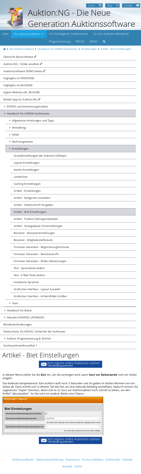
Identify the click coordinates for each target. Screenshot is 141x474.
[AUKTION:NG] (4, 49)
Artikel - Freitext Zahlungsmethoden (36, 219)
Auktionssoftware (23, 459)
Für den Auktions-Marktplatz (111, 34)
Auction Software (92, 459)
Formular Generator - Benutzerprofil (36, 254)
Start (5, 34)
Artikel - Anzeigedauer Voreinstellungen (38, 226)
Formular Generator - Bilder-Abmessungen (40, 261)
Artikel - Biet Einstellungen (30, 212)
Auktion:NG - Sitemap (119, 459)
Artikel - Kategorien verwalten (32, 197)
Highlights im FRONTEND (18, 78)
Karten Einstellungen (26, 169)
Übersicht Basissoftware (18, 56)
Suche (91, 5)
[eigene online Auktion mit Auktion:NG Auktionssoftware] (14, 18)
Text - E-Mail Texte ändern (29, 275)
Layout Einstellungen (26, 162)
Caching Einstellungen (27, 183)
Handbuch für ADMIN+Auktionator (28, 113)
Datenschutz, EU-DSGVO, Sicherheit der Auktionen (34, 331)
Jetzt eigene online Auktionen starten (73, 364)
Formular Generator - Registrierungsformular (41, 247)
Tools (14, 303)
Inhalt (15, 134)
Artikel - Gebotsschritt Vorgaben (33, 204)
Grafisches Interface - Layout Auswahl (37, 289)
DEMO (94, 41)
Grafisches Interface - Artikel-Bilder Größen (40, 296)
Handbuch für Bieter (19, 310)
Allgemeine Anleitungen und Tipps (32, 120)
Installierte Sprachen (26, 282)
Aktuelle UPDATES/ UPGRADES (25, 317)
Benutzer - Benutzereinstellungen (34, 233)
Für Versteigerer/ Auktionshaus (68, 34)
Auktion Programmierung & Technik (28, 338)
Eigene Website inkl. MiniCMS (21, 92)
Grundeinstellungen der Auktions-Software (40, 155)
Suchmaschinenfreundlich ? (20, 345)
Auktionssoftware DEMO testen (22, 71)
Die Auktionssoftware (27, 34)
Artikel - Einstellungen (27, 190)
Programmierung (59, 41)
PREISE (79, 41)
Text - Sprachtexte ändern (29, 268)
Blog (109, 5)
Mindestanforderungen (17, 324)
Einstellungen (19, 148)
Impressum (73, 459)
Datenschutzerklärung (49, 459)
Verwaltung (18, 127)
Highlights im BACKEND (17, 85)
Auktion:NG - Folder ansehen (21, 64)
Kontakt (128, 5)
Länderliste (20, 176)
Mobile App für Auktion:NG (20, 99)
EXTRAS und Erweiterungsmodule (27, 106)
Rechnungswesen (22, 141)
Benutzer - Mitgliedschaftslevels (33, 240)
